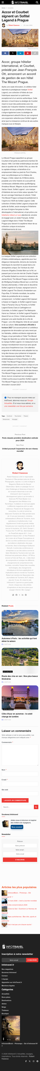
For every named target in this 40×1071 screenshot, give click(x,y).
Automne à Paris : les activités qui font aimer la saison (19, 640)
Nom (4, 770)
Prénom (20, 841)
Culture (9, 416)
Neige (4, 1007)
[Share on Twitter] (12, 53)
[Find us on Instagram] (33, 1061)
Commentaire (7, 742)
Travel (26, 416)
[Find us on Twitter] (30, 1061)
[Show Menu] (3, 2)
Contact (5, 976)
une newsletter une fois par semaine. (18, 406)
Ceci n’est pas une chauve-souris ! (20, 924)
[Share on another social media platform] (35, 53)
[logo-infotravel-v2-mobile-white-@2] (13, 946)
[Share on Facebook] (5, 53)
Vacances (6, 419)
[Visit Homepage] (20, 2)
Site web (5, 790)
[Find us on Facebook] (26, 1061)
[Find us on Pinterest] (37, 1061)
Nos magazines (7, 969)
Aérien (4, 1004)
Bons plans (6, 997)
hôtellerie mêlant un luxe (11, 215)
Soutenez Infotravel (9, 972)
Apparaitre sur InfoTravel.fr (12, 982)
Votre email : (20, 850)
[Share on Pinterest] (27, 53)
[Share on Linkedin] (20, 53)
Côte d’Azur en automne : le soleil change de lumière (17, 715)
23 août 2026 (7, 644)
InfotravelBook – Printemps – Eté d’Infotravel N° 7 (20, 1044)
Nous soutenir (17, 827)
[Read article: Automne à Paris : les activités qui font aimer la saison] (20, 623)
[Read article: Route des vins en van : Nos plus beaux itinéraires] (20, 661)
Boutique (5, 1013)
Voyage (14, 419)
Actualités (10, 8)
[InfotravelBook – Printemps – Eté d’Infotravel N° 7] (20, 1028)
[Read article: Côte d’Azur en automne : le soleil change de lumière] (20, 698)
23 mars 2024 (28, 25)
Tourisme (18, 416)
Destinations (6, 1000)
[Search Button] (37, 2)
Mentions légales (8, 985)
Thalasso (5, 1010)
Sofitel (30, 89)
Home (3, 8)
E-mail (5, 780)
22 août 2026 (7, 682)
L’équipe (5, 979)
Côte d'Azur (8, 709)
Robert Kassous (14, 25)
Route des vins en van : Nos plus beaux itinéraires (20, 677)
